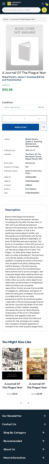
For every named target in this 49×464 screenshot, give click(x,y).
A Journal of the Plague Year (12, 385)
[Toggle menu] (3, 3)
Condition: (7, 102)
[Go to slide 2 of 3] (28, 403)
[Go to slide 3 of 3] (21, 403)
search (44, 10)
